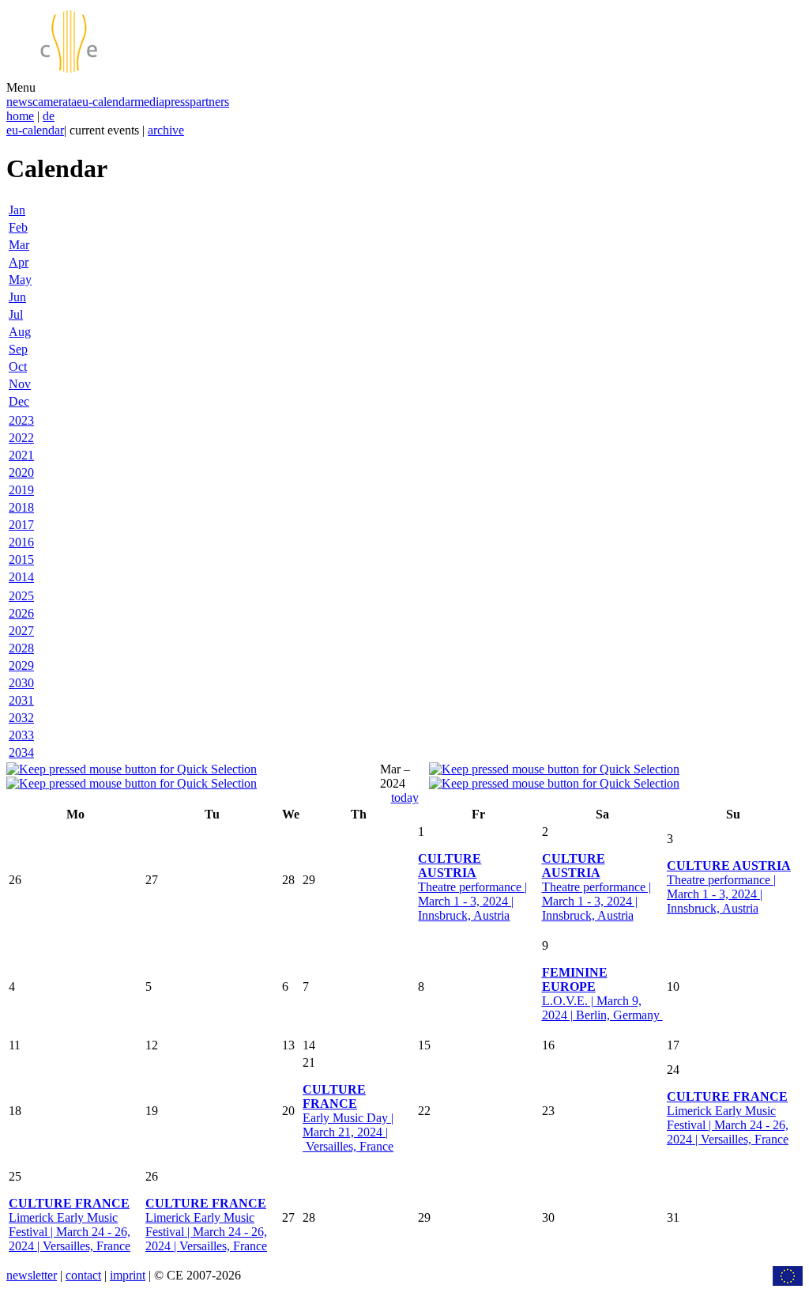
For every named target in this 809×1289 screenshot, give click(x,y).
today (405, 797)
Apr (18, 262)
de (49, 116)
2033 (21, 735)
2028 (21, 648)
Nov (20, 384)
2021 (21, 455)
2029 (21, 665)
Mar (19, 244)
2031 (21, 700)
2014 (21, 577)
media (149, 101)
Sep (18, 349)
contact (83, 1275)
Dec (19, 401)
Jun (17, 297)
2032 (21, 717)
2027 (21, 630)
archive (166, 130)
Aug (20, 331)
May (20, 279)
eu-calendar (105, 101)
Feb (18, 227)
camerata (54, 101)
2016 (21, 542)
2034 (21, 752)
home (20, 116)
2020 (21, 472)
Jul (16, 314)
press (177, 101)
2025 (21, 596)
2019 (21, 490)
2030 (21, 683)
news (19, 101)
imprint (127, 1275)
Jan (17, 210)
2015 (21, 559)
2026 (21, 613)
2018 (21, 507)
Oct (18, 366)
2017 (21, 524)
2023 (21, 420)
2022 (21, 437)
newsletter (31, 1275)
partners (209, 101)
